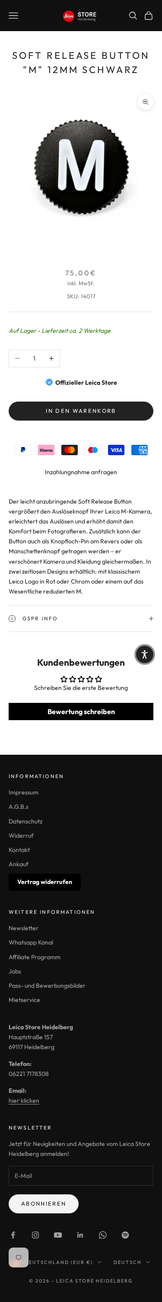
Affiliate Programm (34, 957)
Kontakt (19, 850)
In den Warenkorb (81, 410)
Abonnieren (43, 1203)
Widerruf (21, 835)
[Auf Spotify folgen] (125, 1235)
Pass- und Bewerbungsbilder (47, 985)
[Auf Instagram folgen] (35, 1235)
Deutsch (128, 1262)
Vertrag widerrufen (44, 882)
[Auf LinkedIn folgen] (80, 1235)
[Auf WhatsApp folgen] (102, 1235)
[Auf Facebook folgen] (13, 1235)
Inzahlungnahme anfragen (81, 472)
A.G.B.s (19, 807)
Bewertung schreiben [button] (81, 711)
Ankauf (19, 864)
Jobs (15, 971)
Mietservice (24, 1000)
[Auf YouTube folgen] (58, 1235)
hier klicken (24, 1100)
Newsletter (23, 928)
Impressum (23, 792)
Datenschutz (25, 821)
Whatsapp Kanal (31, 942)
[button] (144, 654)
